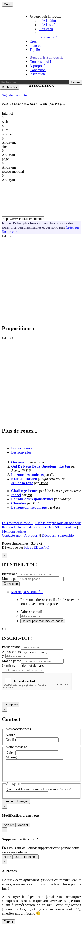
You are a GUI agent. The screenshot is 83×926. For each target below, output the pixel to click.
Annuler (9, 825)
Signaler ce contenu (16, 95)
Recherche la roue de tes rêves (24, 527)
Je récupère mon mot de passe (43, 621)
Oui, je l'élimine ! (26, 857)
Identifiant (9, 574)
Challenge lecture (24, 491)
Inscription (37, 74)
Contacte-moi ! (40, 62)
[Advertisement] (41, 279)
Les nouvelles (21, 452)
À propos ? (38, 66)
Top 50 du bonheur (62, 527)
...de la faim (47, 21)
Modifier (23, 825)
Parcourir (37, 45)
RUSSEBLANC (36, 547)
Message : (13, 757)
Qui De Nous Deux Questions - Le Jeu (40, 466)
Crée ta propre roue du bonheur (58, 523)
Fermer (8, 801)
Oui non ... (19, 462)
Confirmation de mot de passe (23, 665)
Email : (11, 740)
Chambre (18, 503)
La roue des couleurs (27, 475)
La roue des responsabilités (32, 499)
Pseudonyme (11, 647)
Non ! (7, 857)
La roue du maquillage (29, 507)
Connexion (38, 70)
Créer (34, 41)
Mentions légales (14, 531)
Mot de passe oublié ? (27, 592)
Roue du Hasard (24, 479)
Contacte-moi (11, 535)
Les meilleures (21, 448)
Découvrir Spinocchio (46, 57)
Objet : (10, 752)
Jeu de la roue (22, 483)
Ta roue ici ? (48, 37)
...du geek (46, 29)
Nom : (10, 735)
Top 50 (35, 50)
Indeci (16, 495)
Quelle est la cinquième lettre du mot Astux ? (38, 789)
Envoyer (22, 801)
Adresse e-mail (24, 652)
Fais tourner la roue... (17, 523)
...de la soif (47, 25)
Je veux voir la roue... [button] (45, 16)
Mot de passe (11, 579)
